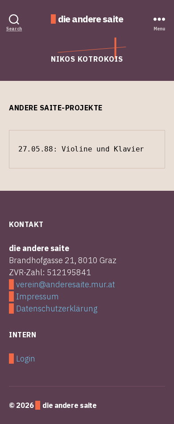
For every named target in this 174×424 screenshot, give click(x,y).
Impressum (37, 296)
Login (25, 358)
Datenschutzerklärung (56, 308)
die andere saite (90, 19)
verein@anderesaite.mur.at (65, 284)
